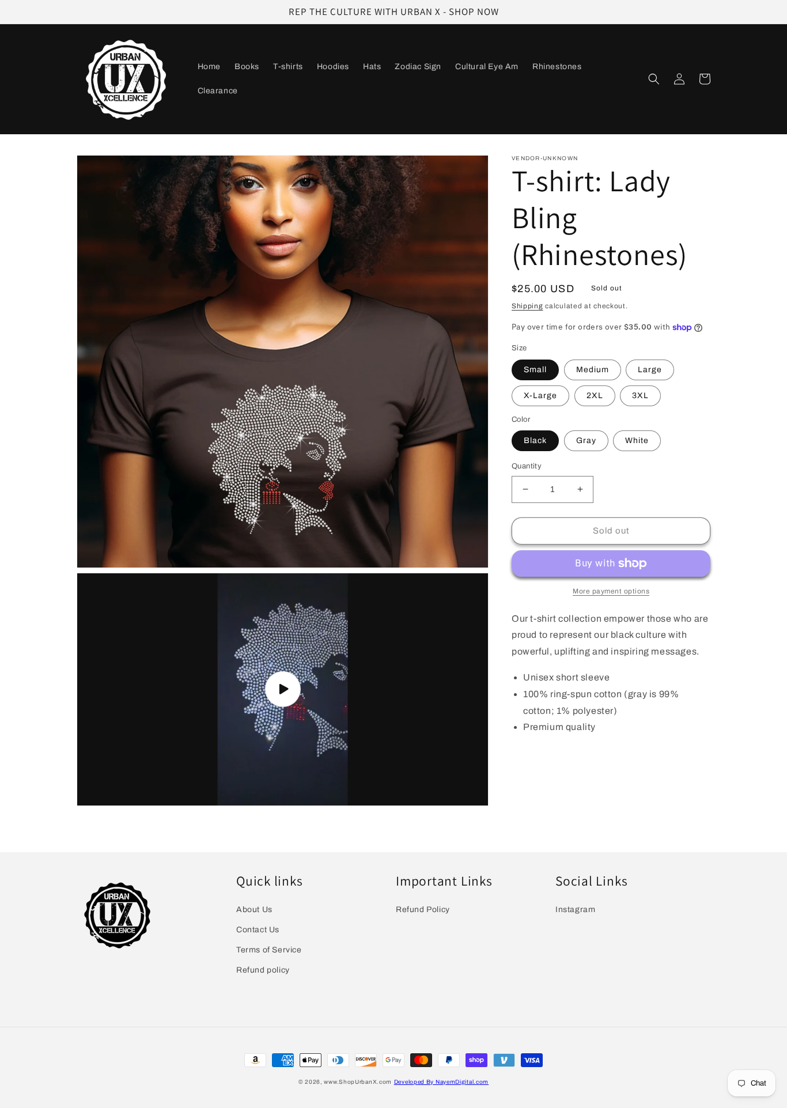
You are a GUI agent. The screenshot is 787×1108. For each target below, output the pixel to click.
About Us (254, 909)
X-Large (540, 395)
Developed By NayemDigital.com (441, 1082)
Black (535, 440)
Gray (586, 440)
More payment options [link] (611, 591)
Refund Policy (423, 909)
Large (650, 369)
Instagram (575, 909)
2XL (595, 395)
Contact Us (257, 929)
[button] (654, 79)
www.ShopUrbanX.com (358, 1082)
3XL (640, 395)
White (637, 440)
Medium (592, 369)
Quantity (527, 466)
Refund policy (263, 970)
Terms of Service (269, 950)
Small (535, 369)
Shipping (527, 306)
